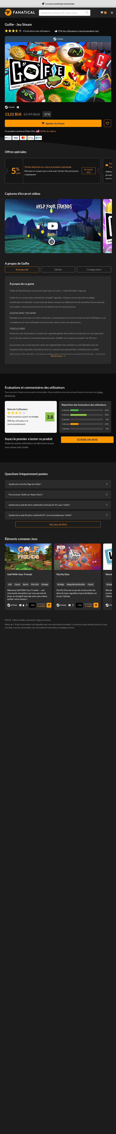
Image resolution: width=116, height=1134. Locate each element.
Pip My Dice (62, 574)
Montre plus (56, 356)
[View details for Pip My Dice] (77, 557)
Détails (58, 269)
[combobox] (68, 13)
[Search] (87, 13)
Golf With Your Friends (19, 574)
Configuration (94, 269)
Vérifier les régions (48, 131)
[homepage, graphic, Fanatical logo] (20, 12)
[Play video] (52, 226)
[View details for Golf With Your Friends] (28, 557)
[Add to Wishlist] (107, 123)
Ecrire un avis (87, 439)
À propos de (22, 269)
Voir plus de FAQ (58, 524)
